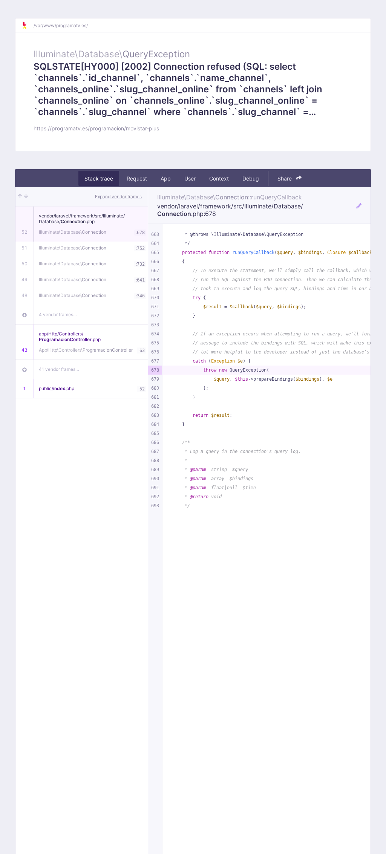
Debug (250, 178)
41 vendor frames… (59, 369)
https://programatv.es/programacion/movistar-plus (96, 128)
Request (137, 178)
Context (219, 178)
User (190, 178)
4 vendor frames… (58, 314)
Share (285, 178)
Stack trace (98, 178)
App (166, 178)
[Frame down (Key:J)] (26, 196)
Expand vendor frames (118, 196)
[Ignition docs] (27, 25)
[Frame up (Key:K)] (20, 196)
